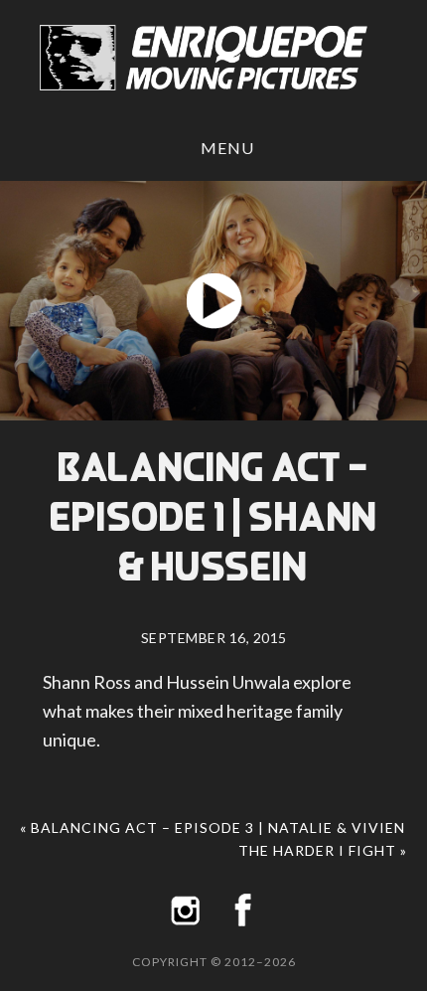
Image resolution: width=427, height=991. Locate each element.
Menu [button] (227, 147)
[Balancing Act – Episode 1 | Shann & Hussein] (213, 300)
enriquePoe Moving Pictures (213, 57)
